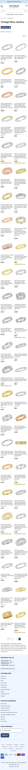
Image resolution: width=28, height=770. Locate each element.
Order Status (4, 687)
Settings (22, 744)
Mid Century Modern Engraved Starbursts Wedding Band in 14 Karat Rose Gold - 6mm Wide (6, 181)
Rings (3, 744)
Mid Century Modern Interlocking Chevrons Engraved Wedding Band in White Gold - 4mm (7, 552)
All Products (13, 750)
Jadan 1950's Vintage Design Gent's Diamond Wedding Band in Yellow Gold (20, 599)
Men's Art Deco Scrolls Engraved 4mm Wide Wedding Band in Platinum (6, 330)
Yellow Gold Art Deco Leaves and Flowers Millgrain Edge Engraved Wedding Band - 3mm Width (20, 257)
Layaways (3, 696)
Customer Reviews (5, 708)
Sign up (5, 735)
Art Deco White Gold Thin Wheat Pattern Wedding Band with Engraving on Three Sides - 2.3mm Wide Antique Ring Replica (20, 130)
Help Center (3, 678)
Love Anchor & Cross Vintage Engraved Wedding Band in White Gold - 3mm (20, 379)
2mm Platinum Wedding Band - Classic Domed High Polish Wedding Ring (20, 57)
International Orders (5, 689)
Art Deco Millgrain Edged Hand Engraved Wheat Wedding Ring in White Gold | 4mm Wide (7, 155)
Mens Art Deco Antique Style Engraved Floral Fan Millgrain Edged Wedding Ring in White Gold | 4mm (20, 502)
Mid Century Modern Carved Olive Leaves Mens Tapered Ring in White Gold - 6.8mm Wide (20, 206)
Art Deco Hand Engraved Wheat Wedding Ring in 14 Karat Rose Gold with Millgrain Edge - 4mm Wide (7, 105)
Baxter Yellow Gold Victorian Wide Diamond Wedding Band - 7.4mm (7, 625)
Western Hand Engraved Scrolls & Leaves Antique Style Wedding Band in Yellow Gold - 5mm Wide (19, 625)
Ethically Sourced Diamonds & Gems (9, 712)
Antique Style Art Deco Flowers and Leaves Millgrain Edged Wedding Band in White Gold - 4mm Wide (20, 81)
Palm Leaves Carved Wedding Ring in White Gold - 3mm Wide (7, 575)
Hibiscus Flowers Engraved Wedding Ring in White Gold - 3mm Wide (20, 355)
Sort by (24, 36)
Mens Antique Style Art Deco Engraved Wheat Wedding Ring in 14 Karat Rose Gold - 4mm (6, 477)
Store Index (11, 766)
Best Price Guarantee (5, 706)
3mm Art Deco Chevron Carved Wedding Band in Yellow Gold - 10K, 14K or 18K (6, 81)
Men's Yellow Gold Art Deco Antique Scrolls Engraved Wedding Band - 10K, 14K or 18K (7, 404)
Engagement (9, 744)
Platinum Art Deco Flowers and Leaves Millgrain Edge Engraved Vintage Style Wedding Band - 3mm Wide (20, 155)
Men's (5, 748)
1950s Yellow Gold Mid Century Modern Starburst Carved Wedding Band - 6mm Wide (7, 526)
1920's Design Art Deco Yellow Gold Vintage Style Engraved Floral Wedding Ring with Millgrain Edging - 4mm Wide (20, 182)
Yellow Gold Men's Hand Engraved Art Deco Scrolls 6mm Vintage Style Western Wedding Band (20, 453)
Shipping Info (4, 685)
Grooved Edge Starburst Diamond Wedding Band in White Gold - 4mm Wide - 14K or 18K (20, 477)
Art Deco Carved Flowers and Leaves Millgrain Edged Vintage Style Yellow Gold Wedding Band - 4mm (7, 206)
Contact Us (3, 676)
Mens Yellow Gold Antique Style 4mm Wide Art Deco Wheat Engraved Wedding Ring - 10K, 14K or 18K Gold (7, 502)
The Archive (11, 748)
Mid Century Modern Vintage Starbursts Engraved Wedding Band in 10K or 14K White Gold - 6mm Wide (20, 552)
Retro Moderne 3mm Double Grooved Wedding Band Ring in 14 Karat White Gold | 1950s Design (20, 576)
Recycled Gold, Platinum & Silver (8, 714)
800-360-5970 (17, 1)
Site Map (17, 766)
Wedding (16, 744)
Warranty (3, 716)
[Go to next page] (19, 639)
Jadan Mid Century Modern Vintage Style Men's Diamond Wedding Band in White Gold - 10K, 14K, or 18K (7, 600)
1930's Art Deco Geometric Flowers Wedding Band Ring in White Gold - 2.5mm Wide (7, 453)
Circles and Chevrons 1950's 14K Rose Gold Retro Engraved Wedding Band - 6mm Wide (7, 257)
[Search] (25, 10)
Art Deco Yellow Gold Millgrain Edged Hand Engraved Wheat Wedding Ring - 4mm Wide (6, 282)
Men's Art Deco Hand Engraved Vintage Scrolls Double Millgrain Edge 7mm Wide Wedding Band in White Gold (7, 428)
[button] (4, 163)
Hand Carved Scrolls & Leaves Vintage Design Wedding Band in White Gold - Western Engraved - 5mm (7, 356)
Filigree (21, 746)
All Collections (19, 748)
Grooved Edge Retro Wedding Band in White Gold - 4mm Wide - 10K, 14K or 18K (20, 330)
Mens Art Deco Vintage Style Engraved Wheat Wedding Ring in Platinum (20, 282)
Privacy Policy (4, 721)
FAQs (2, 680)
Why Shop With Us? (5, 710)
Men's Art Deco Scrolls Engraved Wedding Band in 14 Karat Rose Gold (20, 427)
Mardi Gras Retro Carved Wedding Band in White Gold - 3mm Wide (20, 403)
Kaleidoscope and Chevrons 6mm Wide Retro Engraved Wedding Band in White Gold (7, 379)
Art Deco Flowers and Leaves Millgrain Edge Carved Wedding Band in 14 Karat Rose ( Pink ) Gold (7, 230)
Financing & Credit (5, 693)
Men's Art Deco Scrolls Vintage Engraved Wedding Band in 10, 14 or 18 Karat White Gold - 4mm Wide (7, 306)
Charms (16, 746)
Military (2, 691)
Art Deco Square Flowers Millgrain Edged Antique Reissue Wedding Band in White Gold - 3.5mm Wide (20, 105)
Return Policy (4, 682)
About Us (3, 719)
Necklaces (4, 746)
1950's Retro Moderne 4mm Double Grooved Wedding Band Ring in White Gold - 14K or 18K (7, 57)
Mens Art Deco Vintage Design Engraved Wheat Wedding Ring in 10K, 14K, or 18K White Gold (20, 526)
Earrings (10, 746)
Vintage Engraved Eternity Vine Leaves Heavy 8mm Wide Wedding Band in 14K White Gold (20, 306)
